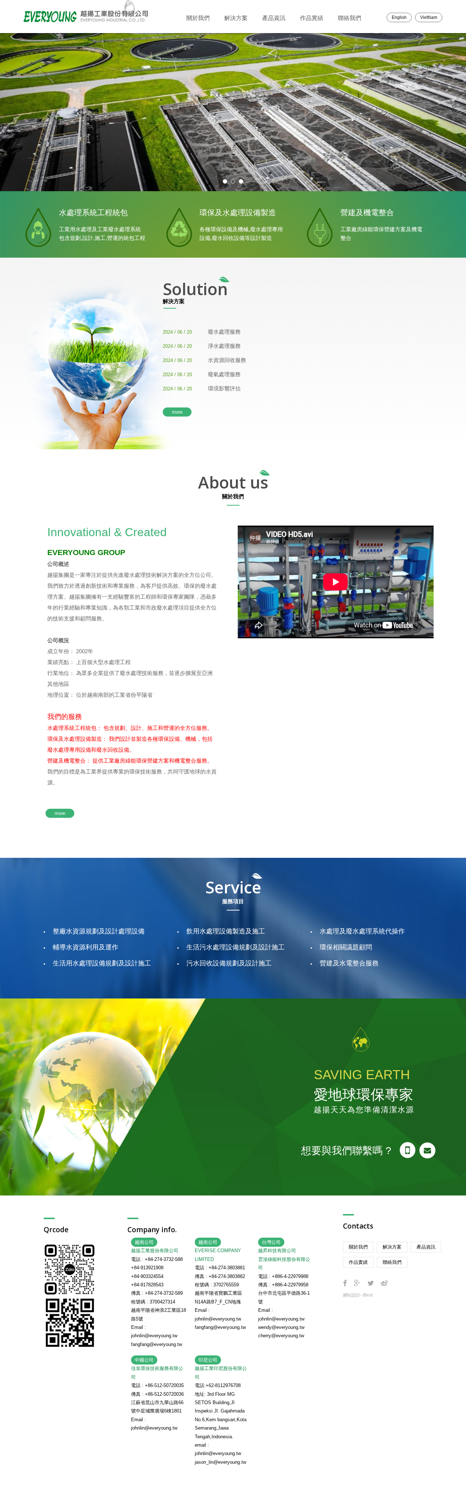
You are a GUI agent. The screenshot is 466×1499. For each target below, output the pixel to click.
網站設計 (351, 1295)
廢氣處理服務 (224, 374)
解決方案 (236, 18)
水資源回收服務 (227, 360)
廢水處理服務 (224, 332)
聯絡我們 (349, 18)
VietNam (428, 17)
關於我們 (198, 18)
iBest (367, 1295)
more (177, 412)
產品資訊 (273, 18)
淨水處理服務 (224, 346)
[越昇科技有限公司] (86, 12)
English (399, 17)
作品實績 (311, 18)
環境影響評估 (224, 388)
